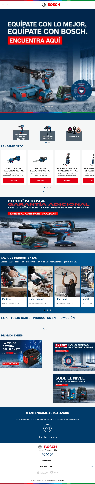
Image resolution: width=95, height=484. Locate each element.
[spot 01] (21, 133)
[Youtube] (51, 454)
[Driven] (42, 472)
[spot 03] (74, 133)
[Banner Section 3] (21, 354)
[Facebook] (47, 454)
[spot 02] (47, 133)
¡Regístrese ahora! (47, 437)
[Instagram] (43, 454)
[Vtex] (54, 472)
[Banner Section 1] (47, 223)
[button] (43, 106)
